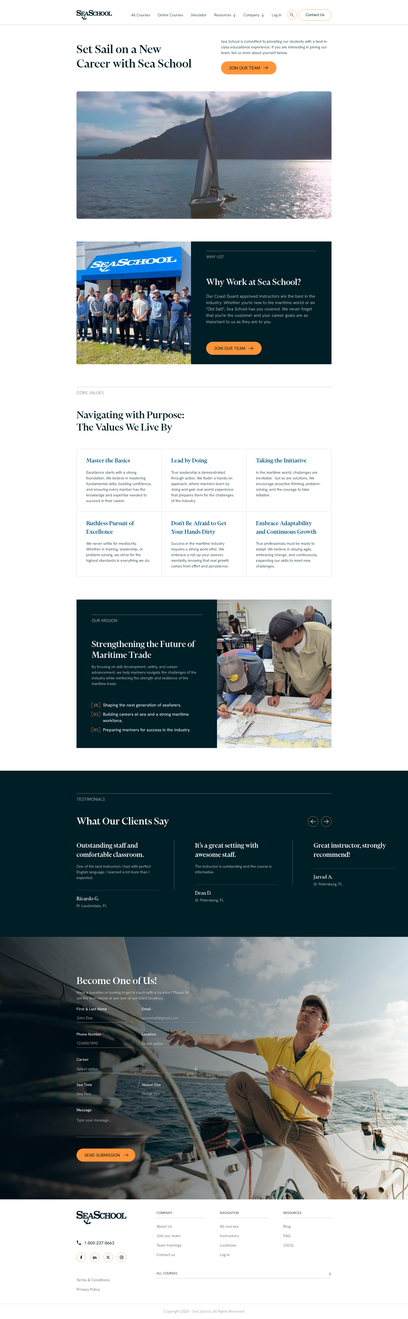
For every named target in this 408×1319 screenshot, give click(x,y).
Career (82, 1059)
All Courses (140, 15)
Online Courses (170, 15)
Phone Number (90, 1034)
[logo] (94, 15)
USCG (288, 1245)
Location (149, 1034)
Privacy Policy (88, 1289)
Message (84, 1110)
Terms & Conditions (93, 1279)
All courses (229, 1226)
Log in (225, 1254)
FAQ (286, 1235)
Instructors (229, 1235)
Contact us (166, 1254)
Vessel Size (151, 1084)
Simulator (199, 15)
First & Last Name (93, 1009)
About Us (164, 1226)
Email (147, 1009)
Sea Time (84, 1084)
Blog (287, 1226)
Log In (277, 15)
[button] (225, 15)
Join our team (168, 1235)
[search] (292, 15)
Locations (228, 1245)
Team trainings (169, 1245)
